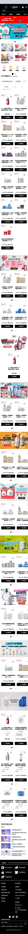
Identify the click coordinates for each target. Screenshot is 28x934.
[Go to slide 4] (15, 42)
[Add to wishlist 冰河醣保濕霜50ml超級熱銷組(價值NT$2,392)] (24, 122)
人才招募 (17, 898)
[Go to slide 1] (9, 42)
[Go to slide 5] (17, 42)
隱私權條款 (3, 926)
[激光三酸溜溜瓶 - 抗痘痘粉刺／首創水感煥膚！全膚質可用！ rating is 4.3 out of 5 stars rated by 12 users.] (7, 767)
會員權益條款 (4, 895)
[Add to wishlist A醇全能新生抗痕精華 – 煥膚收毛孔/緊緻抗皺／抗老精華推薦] (24, 752)
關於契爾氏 (18, 883)
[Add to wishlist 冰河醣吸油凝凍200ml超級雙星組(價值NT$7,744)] (24, 305)
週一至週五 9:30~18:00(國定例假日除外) (21, 910)
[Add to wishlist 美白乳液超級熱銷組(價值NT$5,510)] (12, 610)
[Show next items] (27, 14)
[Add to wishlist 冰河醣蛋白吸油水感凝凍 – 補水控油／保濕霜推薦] (24, 789)
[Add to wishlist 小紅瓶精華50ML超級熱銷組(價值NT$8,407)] (24, 175)
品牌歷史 (17, 886)
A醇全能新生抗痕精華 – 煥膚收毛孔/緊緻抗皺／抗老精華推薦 (21, 765)
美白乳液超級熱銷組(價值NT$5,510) (8, 624)
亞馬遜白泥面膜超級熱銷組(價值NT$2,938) (21, 161)
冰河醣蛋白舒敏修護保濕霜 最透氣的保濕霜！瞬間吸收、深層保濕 (21, 728)
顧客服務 (3, 883)
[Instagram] (13, 917)
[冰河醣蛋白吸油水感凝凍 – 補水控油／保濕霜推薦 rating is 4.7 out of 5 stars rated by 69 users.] (20, 804)
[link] (6, 7)
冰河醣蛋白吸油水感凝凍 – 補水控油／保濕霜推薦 (21, 801)
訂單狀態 (3, 901)
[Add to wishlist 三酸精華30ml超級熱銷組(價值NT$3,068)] (11, 175)
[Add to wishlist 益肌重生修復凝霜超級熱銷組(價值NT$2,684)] (11, 227)
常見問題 (3, 886)
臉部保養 (18, 14)
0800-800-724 (18, 905)
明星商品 (11, 14)
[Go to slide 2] (11, 42)
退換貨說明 (4, 889)
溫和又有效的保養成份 (20, 892)
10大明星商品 (18, 889)
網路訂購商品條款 (5, 892)
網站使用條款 (9, 926)
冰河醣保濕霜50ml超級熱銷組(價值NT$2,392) (21, 135)
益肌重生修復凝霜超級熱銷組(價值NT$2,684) (7, 239)
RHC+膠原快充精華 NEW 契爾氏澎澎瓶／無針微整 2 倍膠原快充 (7, 109)
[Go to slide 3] (13, 42)
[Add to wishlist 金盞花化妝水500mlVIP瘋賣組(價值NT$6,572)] (11, 122)
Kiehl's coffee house (20, 895)
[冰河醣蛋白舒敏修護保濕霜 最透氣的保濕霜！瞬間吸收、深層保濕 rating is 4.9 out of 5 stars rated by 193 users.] (20, 731)
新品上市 (4, 14)
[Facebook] (10, 917)
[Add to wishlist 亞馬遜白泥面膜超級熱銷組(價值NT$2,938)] (24, 149)
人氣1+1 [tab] (22, 86)
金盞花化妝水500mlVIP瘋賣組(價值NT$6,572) (7, 135)
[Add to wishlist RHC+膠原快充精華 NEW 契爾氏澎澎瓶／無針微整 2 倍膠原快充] (11, 96)
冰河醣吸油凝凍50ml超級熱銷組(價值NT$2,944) (7, 213)
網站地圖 (15, 926)
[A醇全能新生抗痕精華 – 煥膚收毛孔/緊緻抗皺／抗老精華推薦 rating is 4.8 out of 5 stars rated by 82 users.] (20, 767)
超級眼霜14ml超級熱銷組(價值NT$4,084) (21, 213)
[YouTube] (17, 917)
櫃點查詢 (3, 898)
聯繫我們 (17, 902)
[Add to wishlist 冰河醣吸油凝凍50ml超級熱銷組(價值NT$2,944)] (11, 201)
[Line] (19, 917)
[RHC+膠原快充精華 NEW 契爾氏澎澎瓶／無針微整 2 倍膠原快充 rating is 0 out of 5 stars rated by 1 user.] (7, 731)
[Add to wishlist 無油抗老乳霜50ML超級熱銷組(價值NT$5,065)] (11, 149)
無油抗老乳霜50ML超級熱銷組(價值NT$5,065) (7, 161)
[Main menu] (26, 7)
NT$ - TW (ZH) (4, 922)
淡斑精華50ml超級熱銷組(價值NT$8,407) (21, 109)
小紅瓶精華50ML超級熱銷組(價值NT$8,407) (20, 187)
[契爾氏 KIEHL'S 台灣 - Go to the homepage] (14, 7)
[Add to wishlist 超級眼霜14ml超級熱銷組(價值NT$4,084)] (24, 201)
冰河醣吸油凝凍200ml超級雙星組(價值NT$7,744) (21, 318)
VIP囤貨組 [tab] (14, 86)
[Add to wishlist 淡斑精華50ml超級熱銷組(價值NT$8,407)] (24, 96)
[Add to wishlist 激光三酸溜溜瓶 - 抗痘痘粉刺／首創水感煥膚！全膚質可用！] (10, 752)
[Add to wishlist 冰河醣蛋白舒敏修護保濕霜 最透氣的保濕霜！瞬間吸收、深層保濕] (24, 716)
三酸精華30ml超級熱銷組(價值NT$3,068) (7, 187)
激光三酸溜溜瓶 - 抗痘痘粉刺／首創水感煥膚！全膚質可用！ (7, 765)
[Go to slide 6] (19, 42)
